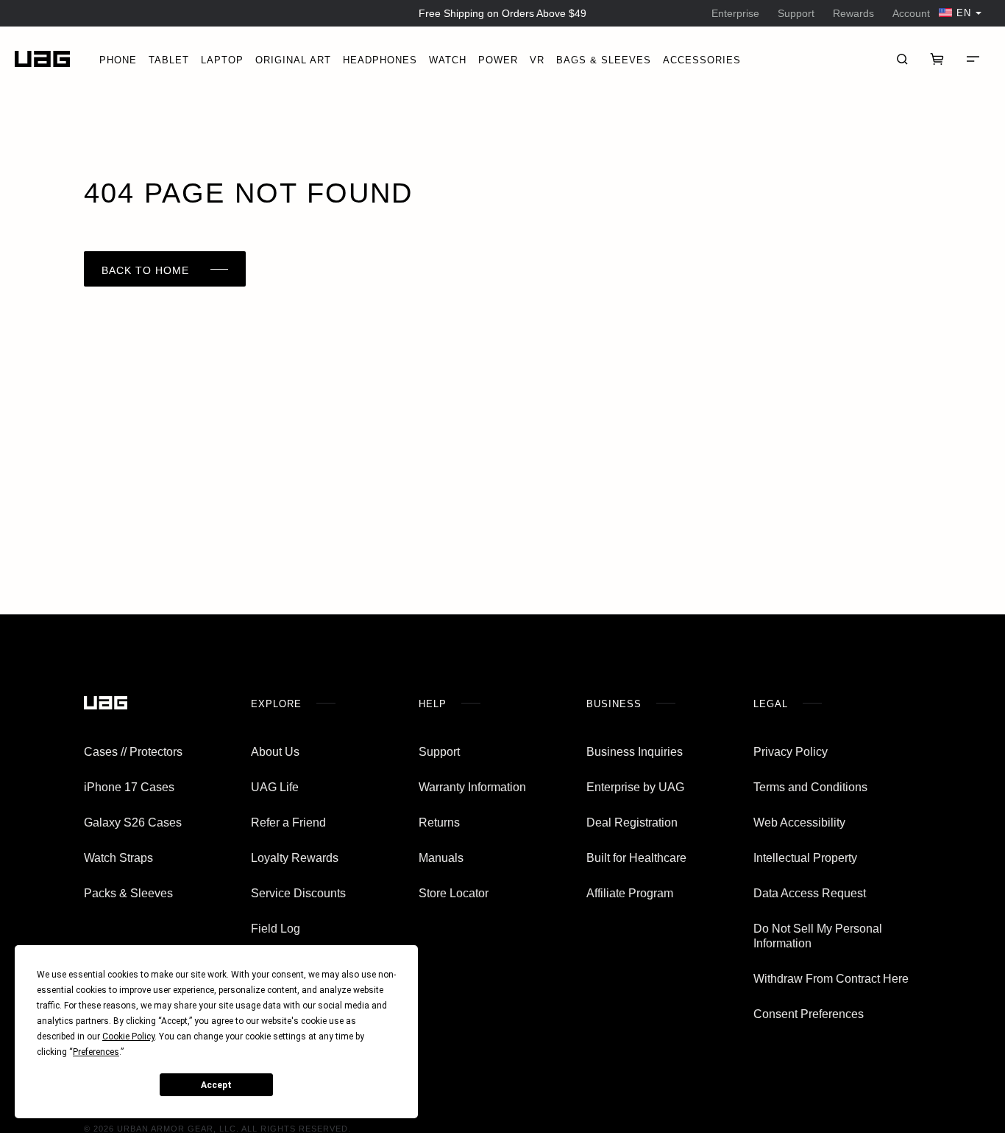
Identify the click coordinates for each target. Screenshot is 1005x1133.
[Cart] (937, 59)
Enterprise (735, 13)
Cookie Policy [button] (128, 1036)
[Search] (902, 59)
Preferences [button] (96, 1052)
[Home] (42, 59)
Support (796, 13)
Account (911, 13)
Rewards (853, 13)
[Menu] (972, 59)
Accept (216, 1085)
